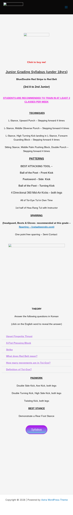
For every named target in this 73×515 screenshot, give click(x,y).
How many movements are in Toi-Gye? (28, 363)
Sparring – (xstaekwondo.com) (36, 227)
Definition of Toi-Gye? (19, 369)
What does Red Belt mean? (22, 356)
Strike (9, 349)
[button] (36, 336)
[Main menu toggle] (66, 7)
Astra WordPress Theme (54, 499)
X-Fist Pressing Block (18, 343)
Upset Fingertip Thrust (19, 336)
